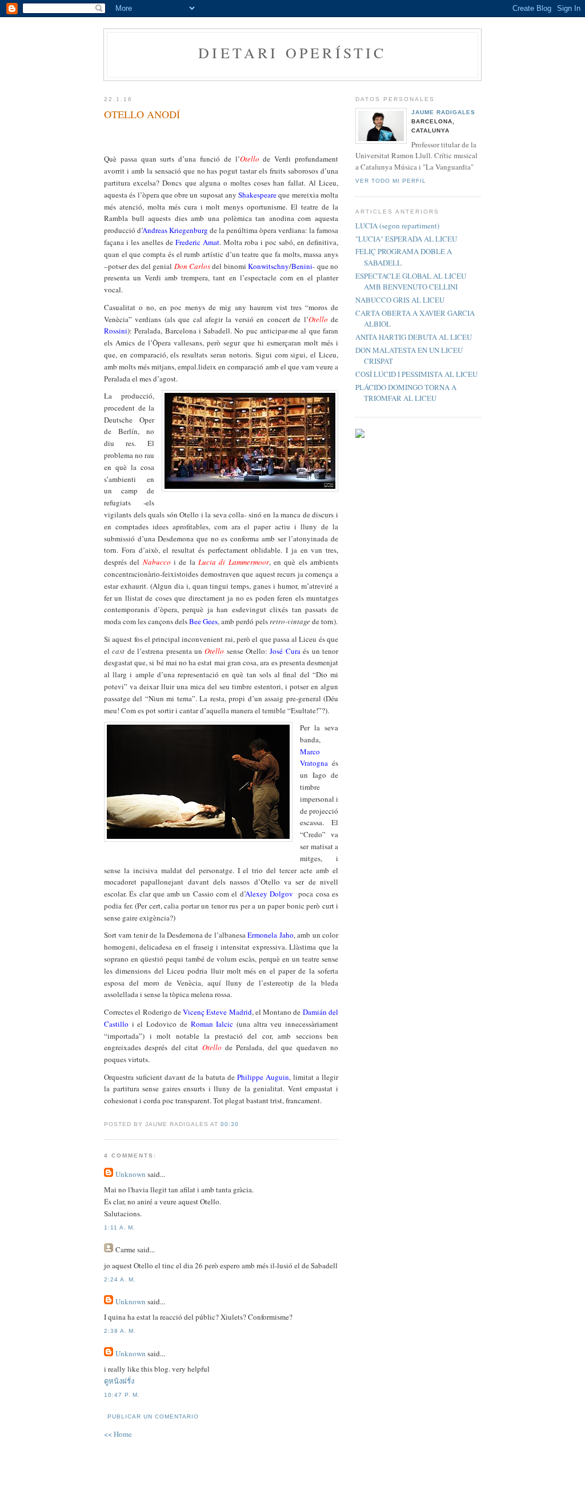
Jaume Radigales (443, 112)
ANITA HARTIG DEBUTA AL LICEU (413, 337)
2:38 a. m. (120, 1331)
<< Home (118, 1434)
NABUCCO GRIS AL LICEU (399, 300)
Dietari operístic (292, 52)
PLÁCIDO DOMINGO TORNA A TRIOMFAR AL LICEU (405, 393)
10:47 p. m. (122, 1395)
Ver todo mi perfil (390, 181)
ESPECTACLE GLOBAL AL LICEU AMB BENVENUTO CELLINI (410, 281)
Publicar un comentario (153, 1416)
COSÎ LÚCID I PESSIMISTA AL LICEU (416, 374)
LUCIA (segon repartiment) (397, 225)
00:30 (230, 1124)
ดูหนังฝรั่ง (119, 1381)
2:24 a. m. (120, 1279)
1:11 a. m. (119, 1227)
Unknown (130, 1174)
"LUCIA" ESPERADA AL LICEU (406, 239)
